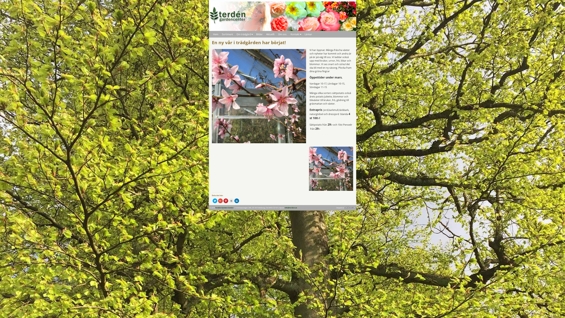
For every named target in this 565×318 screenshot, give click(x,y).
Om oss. (282, 34)
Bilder (259, 34)
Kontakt (295, 34)
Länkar (308, 34)
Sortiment (227, 34)
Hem (215, 34)
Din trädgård (244, 34)
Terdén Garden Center (224, 208)
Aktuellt (270, 34)
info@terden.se (291, 208)
